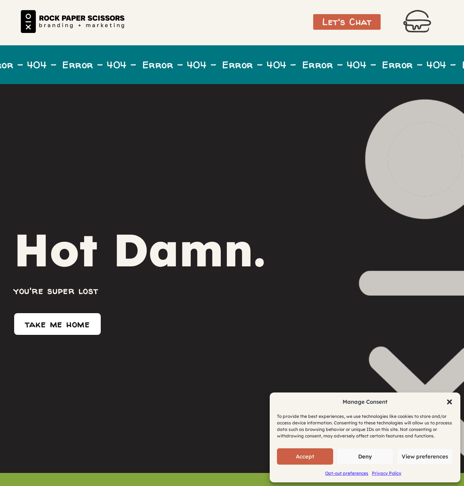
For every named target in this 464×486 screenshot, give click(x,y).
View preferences (425, 456)
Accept (305, 456)
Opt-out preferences (346, 473)
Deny (365, 456)
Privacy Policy (386, 473)
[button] (449, 402)
